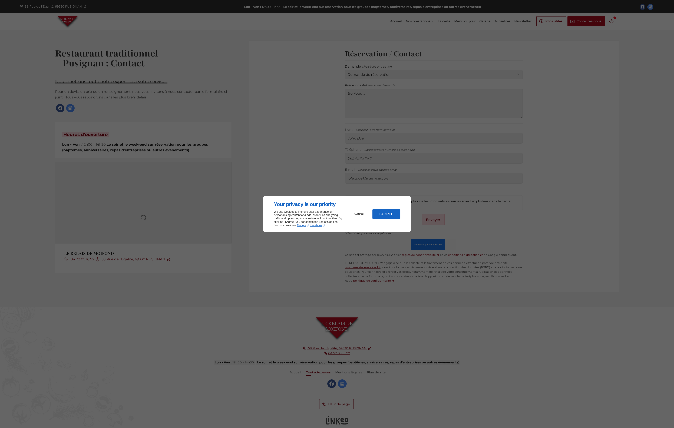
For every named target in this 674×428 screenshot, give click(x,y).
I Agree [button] (386, 214)
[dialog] (337, 214)
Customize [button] (359, 214)
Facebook (316, 225)
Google (301, 225)
